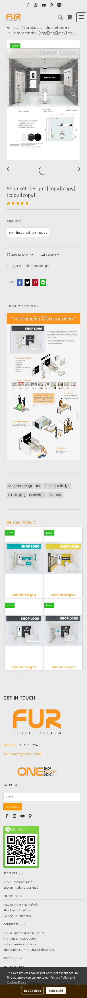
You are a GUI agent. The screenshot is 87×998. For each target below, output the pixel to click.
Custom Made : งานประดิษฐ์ (20, 887)
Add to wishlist (21, 255)
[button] (58, 17)
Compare (52, 255)
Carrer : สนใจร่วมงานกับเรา (20, 944)
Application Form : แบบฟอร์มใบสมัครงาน (29, 949)
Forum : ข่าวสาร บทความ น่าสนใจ (23, 933)
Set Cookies (32, 990)
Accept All (56, 990)
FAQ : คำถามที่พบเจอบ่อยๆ (19, 938)
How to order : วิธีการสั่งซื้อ (20, 904)
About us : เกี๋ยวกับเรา (17, 910)
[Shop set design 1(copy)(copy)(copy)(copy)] (43, 100)
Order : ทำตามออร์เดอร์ (17, 881)
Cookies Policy (16, 982)
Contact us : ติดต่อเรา (17, 915)
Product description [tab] (23, 306)
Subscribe (12, 806)
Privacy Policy (59, 977)
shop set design (37, 265)
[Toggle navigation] (81, 17)
